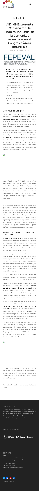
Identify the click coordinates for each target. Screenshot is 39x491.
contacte (30, 385)
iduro (27, 50)
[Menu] (33, 4)
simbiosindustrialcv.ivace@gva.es (13, 467)
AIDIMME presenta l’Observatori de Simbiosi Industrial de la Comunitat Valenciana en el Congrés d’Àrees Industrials (19, 36)
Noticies (21, 50)
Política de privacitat (8, 481)
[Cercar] (29, 4)
